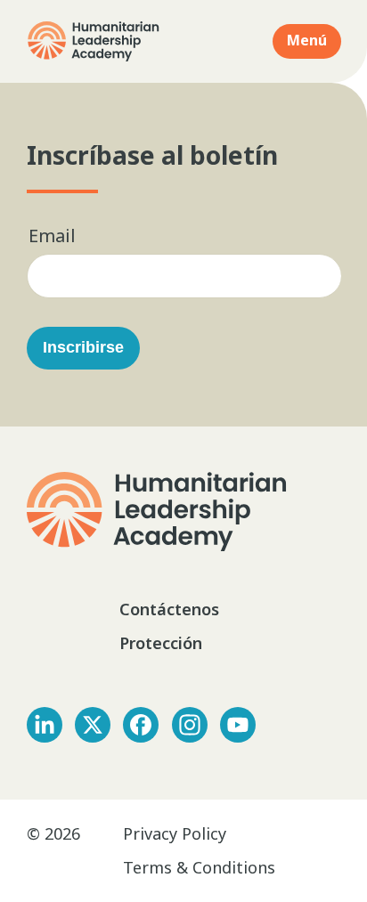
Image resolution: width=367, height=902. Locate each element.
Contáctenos (171, 609)
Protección (160, 643)
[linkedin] (44, 725)
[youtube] (238, 725)
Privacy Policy (174, 833)
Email (52, 235)
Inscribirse (83, 347)
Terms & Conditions (199, 867)
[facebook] (141, 725)
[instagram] (190, 725)
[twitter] (92, 725)
